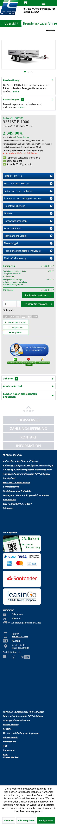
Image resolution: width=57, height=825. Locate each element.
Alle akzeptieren (26, 820)
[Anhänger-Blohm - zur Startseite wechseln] (9, 7)
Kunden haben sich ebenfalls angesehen (20, 395)
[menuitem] (48, 3)
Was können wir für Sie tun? (17, 503)
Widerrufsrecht (10, 737)
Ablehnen (9, 820)
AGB (5, 745)
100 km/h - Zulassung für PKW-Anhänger (23, 711)
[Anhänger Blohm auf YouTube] (28, 657)
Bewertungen (11, 99)
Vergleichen (17, 327)
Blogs (5, 754)
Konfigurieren (46, 820)
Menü (51, 3)
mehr (16, 91)
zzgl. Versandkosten (21, 137)
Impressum (8, 750)
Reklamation (9, 499)
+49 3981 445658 (20, 636)
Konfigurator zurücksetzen (38, 295)
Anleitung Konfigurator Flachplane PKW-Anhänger (28, 465)
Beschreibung (11, 80)
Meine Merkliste (13, 454)
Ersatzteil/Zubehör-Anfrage (16, 482)
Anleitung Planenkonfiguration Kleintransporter (27, 469)
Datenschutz (9, 741)
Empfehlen (17, 332)
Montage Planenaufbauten (16, 720)
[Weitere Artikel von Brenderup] (50, 30)
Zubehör (10, 378)
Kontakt (16, 640)
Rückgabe (8, 508)
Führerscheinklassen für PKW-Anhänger (23, 716)
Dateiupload (9, 478)
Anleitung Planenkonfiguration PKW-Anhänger (26, 473)
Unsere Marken (10, 724)
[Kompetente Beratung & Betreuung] (28, 355)
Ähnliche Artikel (12, 386)
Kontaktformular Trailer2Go (17, 491)
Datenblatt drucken (16, 322)
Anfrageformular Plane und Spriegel (21, 461)
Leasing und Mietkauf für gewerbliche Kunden (26, 495)
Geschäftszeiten (11, 486)
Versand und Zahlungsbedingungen (20, 733)
